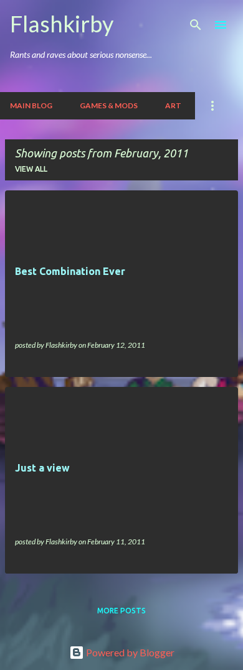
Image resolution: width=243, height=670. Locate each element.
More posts (121, 611)
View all (31, 169)
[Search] (195, 25)
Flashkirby (61, 23)
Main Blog (31, 105)
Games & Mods (109, 105)
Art (173, 105)
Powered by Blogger (129, 652)
